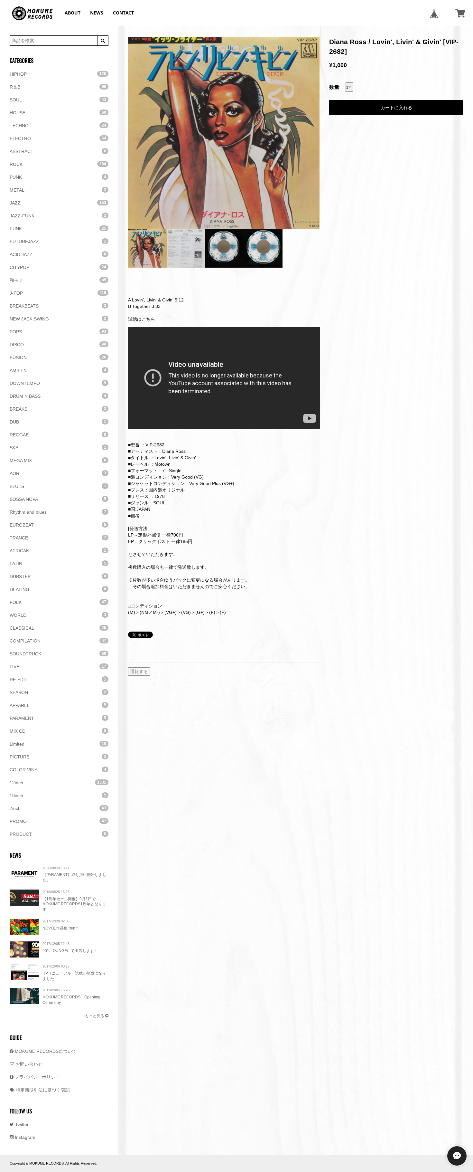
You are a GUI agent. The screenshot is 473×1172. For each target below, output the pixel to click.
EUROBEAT (58, 525)
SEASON (58, 692)
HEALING (58, 589)
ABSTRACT (58, 151)
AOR (58, 473)
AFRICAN (58, 550)
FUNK (58, 228)
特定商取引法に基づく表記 (42, 1089)
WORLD (58, 615)
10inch (58, 795)
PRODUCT (58, 834)
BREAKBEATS (58, 306)
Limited (58, 744)
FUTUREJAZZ (58, 241)
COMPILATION (58, 640)
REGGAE (58, 434)
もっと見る (95, 1016)
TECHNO (58, 125)
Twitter (21, 1124)
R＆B (58, 87)
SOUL (58, 99)
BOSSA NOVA (58, 499)
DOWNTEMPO (58, 383)
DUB (58, 421)
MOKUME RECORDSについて (45, 1051)
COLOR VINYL (58, 769)
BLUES (58, 486)
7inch (58, 808)
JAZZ (58, 202)
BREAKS (58, 409)
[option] (224, 133)
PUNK (58, 177)
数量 (334, 87)
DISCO (58, 344)
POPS (58, 331)
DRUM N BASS (58, 396)
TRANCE (58, 537)
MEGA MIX (58, 460)
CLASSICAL (58, 628)
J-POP (58, 293)
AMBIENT (58, 370)
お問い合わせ (28, 1064)
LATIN (58, 563)
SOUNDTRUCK (58, 653)
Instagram (24, 1137)
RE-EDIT (58, 679)
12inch (58, 782)
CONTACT (123, 13)
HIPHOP (58, 74)
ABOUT (72, 13)
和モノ (58, 280)
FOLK (58, 602)
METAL (58, 190)
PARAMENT (58, 718)
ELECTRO (58, 138)
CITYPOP (58, 267)
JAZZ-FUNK (58, 215)
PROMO (58, 821)
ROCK (58, 164)
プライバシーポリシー (37, 1077)
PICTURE (58, 756)
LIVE (58, 666)
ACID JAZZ (58, 254)
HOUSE (58, 112)
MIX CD (58, 731)
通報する (139, 671)
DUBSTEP (58, 576)
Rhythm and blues (58, 512)
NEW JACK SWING (58, 318)
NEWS (96, 13)
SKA (58, 447)
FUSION (58, 357)
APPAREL (58, 705)
